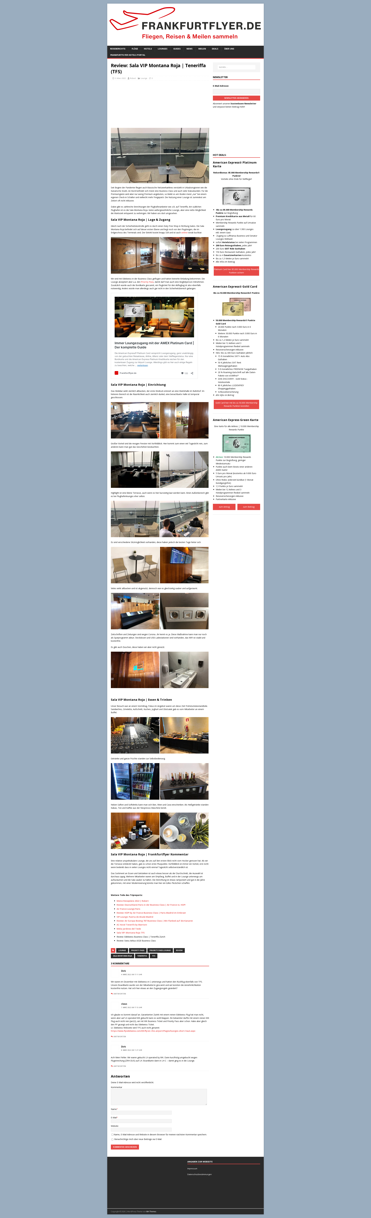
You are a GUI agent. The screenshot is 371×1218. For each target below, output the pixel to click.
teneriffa (142, 956)
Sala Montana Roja (122, 956)
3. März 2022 (120, 78)
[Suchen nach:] (236, 67)
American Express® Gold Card (235, 286)
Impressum (192, 1168)
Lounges (162, 48)
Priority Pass (147, 281)
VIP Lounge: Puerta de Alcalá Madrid (135, 916)
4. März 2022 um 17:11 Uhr (131, 975)
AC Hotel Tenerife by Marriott (132, 924)
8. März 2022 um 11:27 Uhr (131, 1050)
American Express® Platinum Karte (235, 164)
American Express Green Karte (235, 420)
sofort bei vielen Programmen (236, 242)
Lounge (144, 78)
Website (114, 1126)
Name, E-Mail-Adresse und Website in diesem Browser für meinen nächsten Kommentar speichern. (160, 1134)
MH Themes (151, 1211)
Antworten (119, 993)
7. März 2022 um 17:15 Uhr (131, 1007)
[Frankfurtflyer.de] (185, 41)
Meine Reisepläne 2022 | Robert (133, 900)
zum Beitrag (248, 506)
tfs (153, 956)
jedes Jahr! (234, 245)
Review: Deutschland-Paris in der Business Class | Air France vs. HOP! (151, 904)
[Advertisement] (160, 104)
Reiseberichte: (118, 48)
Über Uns (229, 48)
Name (114, 1109)
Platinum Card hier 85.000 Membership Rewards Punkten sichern (236, 271)
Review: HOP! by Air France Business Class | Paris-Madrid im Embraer (151, 912)
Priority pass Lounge (160, 950)
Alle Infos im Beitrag (225, 261)
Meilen (202, 48)
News (189, 48)
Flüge (135, 48)
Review (179, 950)
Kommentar (116, 1087)
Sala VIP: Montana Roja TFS (130, 932)
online (184, 232)
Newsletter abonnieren (236, 98)
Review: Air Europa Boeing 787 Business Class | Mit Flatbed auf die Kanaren (155, 920)
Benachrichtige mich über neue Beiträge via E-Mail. (138, 1139)
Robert (133, 78)
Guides (177, 48)
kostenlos (237, 255)
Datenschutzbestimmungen (199, 1174)
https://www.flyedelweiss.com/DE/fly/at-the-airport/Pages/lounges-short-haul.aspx (153, 1031)
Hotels (148, 48)
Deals (215, 48)
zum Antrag (224, 506)
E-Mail (114, 1117)
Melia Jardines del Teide (129, 928)
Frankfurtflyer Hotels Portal (127, 55)
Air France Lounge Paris (128, 908)
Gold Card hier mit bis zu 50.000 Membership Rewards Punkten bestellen (236, 404)
